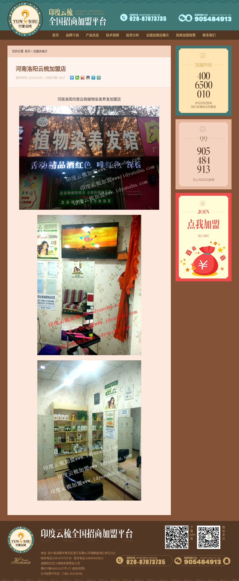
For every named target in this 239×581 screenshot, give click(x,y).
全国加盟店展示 (157, 35)
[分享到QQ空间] (99, 77)
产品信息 (92, 35)
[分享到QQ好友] (88, 77)
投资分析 (132, 35)
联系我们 (209, 35)
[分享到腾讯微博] (93, 77)
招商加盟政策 (186, 35)
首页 (55, 35)
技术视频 (112, 35)
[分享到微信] (77, 77)
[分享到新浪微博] (83, 77)
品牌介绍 (72, 35)
